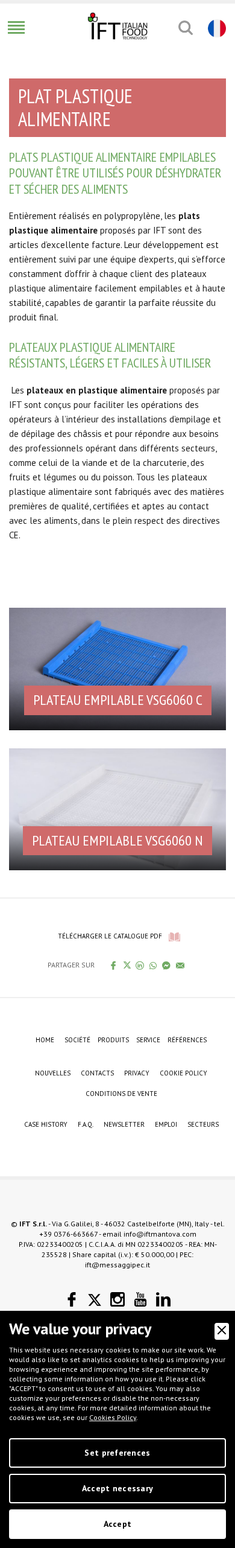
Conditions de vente (121, 1093)
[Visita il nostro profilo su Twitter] (94, 1300)
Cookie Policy (183, 1073)
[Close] (222, 1331)
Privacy (136, 1073)
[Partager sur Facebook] (114, 965)
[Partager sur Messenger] (167, 965)
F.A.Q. (85, 1124)
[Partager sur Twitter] (127, 965)
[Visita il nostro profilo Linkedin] (163, 1299)
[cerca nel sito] (185, 28)
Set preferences (117, 1452)
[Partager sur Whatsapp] (153, 965)
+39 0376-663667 (68, 1233)
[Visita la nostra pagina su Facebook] (71, 1299)
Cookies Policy (112, 1417)
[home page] (117, 26)
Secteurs (203, 1124)
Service (148, 1040)
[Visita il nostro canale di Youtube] (140, 1299)
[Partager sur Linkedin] (140, 965)
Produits (113, 1040)
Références (187, 1040)
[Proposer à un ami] (180, 965)
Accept (118, 1523)
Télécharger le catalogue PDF (110, 936)
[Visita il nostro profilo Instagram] (117, 1299)
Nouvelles (52, 1073)
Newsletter (124, 1124)
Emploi (166, 1124)
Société (77, 1040)
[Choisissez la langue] (215, 27)
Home (45, 1040)
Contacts (97, 1073)
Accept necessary (117, 1488)
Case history (45, 1124)
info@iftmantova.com (160, 1233)
